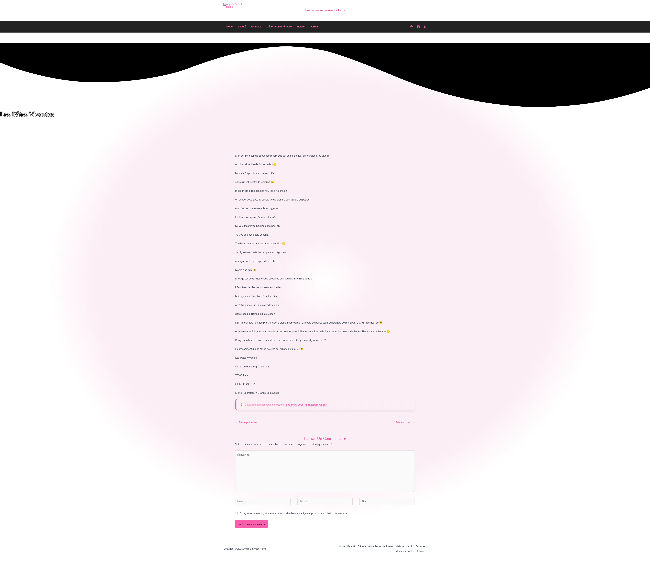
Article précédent (246, 422)
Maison (301, 26)
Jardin (314, 26)
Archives (420, 546)
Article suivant (405, 422)
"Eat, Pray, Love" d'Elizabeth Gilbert (306, 404)
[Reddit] (418, 26)
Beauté (242, 26)
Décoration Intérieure (279, 26)
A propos (422, 551)
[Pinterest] (411, 26)
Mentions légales (405, 551)
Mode (229, 26)
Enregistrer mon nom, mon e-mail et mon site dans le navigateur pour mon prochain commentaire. (294, 513)
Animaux (256, 26)
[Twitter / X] (425, 26)
